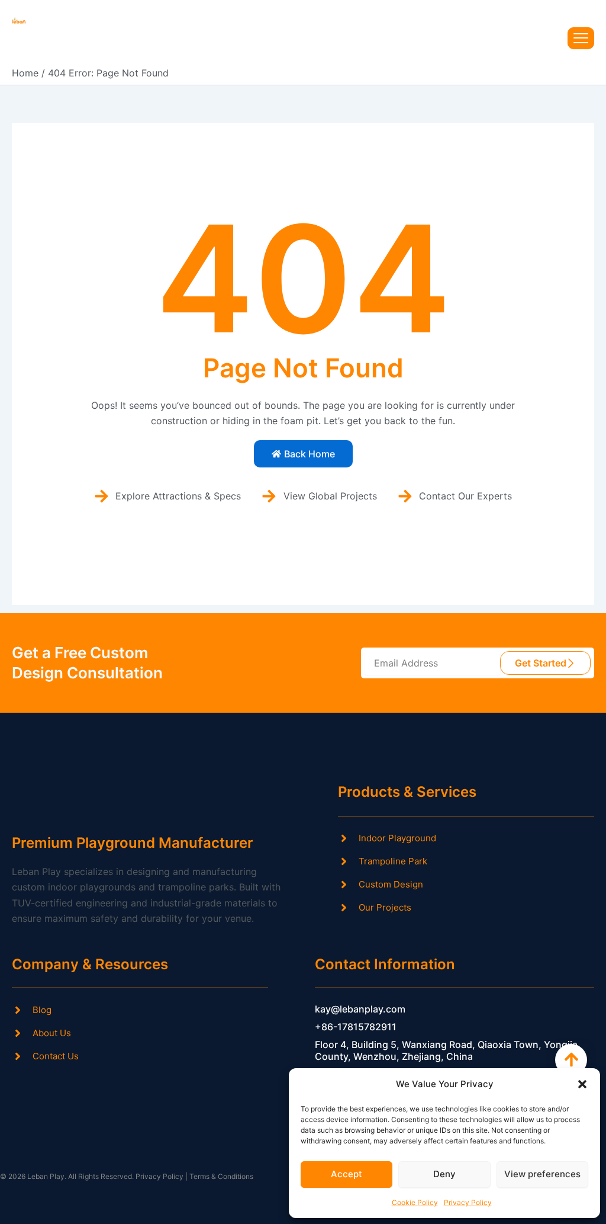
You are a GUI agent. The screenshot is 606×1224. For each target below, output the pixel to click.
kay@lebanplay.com (360, 1009)
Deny (444, 1174)
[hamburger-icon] (581, 38)
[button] (582, 1084)
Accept (346, 1174)
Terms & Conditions (221, 1176)
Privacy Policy (468, 1202)
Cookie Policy (415, 1202)
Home (25, 73)
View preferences (542, 1174)
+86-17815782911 (356, 1027)
